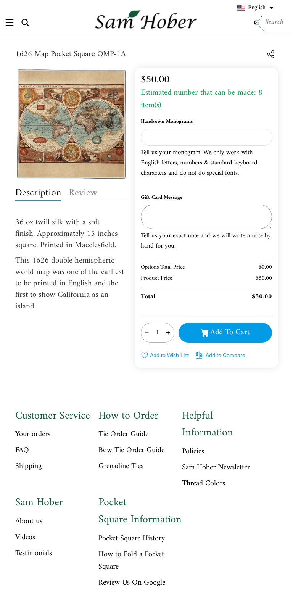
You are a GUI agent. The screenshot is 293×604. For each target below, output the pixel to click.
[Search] (25, 22)
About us (28, 521)
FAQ (22, 451)
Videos (25, 538)
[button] (255, 8)
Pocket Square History (131, 539)
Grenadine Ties (120, 467)
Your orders (32, 434)
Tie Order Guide (123, 434)
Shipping (28, 467)
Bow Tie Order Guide (131, 451)
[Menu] (9, 22)
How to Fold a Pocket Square (131, 561)
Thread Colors (203, 484)
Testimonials (33, 554)
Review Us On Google (131, 583)
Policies (193, 452)
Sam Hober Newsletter (216, 468)
